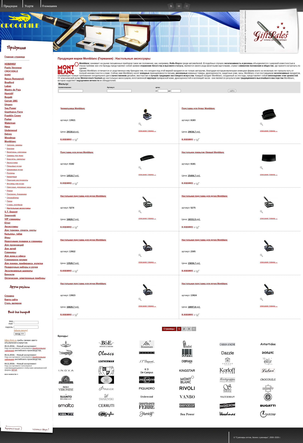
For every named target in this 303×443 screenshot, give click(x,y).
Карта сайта (11, 299)
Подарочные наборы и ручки (21, 267)
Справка (9, 296)
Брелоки (10, 148)
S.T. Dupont (11, 211)
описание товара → (147, 131)
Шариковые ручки (15, 169)
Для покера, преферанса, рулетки (24, 263)
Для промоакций (14, 245)
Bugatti (8, 97)
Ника (7, 126)
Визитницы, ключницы (16, 152)
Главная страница (15, 56)
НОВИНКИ (10, 64)
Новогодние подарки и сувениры (23, 241)
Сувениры (10, 252)
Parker (8, 119)
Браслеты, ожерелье (16, 159)
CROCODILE (11, 71)
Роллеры (11, 173)
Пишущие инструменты (17, 180)
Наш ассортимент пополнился (18, 348)
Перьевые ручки (14, 166)
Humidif (9, 93)
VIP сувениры (12, 219)
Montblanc (10, 141)
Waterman (10, 123)
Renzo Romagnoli (14, 78)
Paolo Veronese (13, 67)
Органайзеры (13, 198)
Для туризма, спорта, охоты (20, 230)
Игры (7, 237)
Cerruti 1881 (11, 101)
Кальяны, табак (13, 234)
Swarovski (10, 215)
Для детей (10, 248)
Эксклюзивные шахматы (19, 270)
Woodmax (10, 137)
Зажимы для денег (15, 155)
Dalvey (8, 134)
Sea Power (10, 108)
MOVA (14, 370)
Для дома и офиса (15, 256)
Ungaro (8, 104)
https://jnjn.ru (11, 340)
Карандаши (12, 177)
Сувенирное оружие (16, 259)
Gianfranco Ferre (14, 112)
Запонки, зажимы (14, 145)
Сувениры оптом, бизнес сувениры (252, 437)
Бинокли (9, 274)
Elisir (7, 223)
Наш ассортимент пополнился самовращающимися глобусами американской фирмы (26, 368)
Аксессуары (12, 162)
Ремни (10, 191)
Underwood (11, 130)
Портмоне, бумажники (17, 194)
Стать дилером (13, 303)
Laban (8, 86)
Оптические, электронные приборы (25, 278)
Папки (9, 201)
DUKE (8, 75)
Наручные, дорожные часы (19, 187)
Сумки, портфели (14, 205)
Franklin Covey (13, 115)
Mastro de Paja (13, 89)
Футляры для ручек (15, 184)
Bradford (9, 82)
